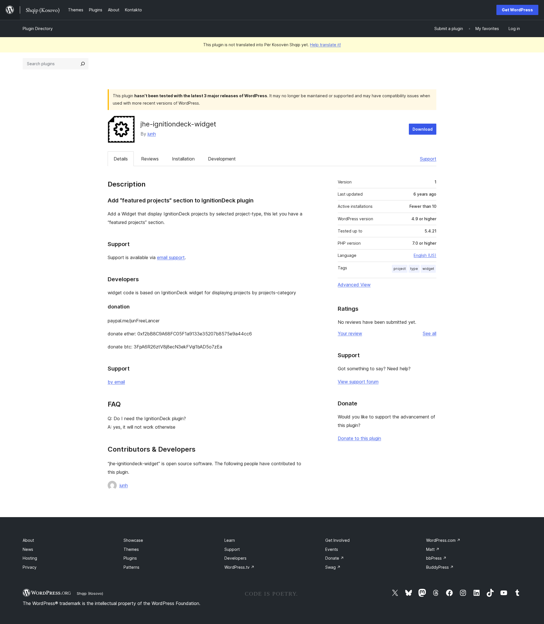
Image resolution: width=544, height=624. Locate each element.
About (28, 540)
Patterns (131, 567)
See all (429, 333)
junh (152, 134)
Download (423, 129)
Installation (183, 159)
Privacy (30, 567)
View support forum (358, 381)
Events (331, 549)
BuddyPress (440, 567)
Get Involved (337, 540)
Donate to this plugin (359, 438)
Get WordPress (517, 9)
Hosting (30, 558)
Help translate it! (325, 44)
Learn (229, 540)
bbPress (436, 558)
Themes (131, 549)
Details (121, 159)
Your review (350, 333)
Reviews (150, 159)
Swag (333, 567)
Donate (334, 558)
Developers (235, 558)
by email (116, 382)
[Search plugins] (82, 63)
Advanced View (354, 284)
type (414, 268)
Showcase (133, 540)
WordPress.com (443, 540)
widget (428, 268)
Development (222, 159)
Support (428, 159)
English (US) (425, 255)
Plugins (130, 558)
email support (171, 257)
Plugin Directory (38, 28)
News (28, 549)
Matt (432, 549)
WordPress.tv (239, 567)
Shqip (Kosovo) (90, 593)
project (400, 268)
